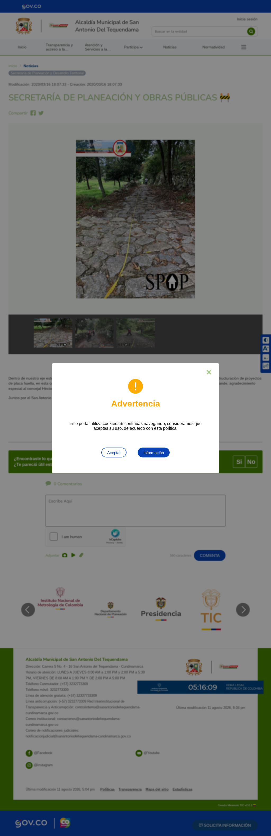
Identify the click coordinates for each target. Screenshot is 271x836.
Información (153, 452)
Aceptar (114, 452)
